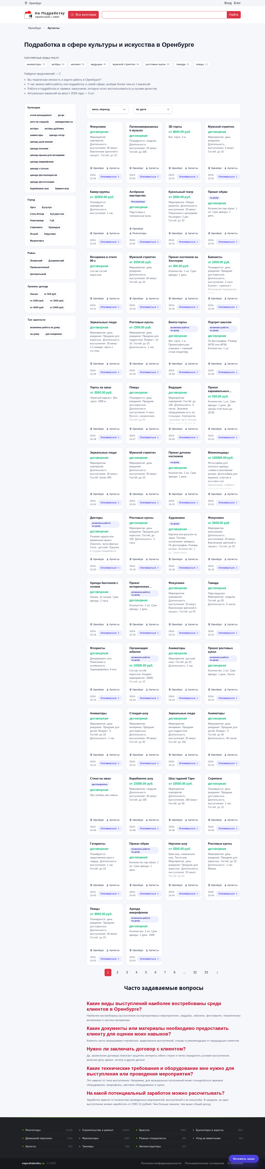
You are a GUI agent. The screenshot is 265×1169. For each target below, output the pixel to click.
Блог (237, 3)
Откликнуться (108, 176)
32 (195, 972)
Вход (228, 3)
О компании (235, 1163)
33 (206, 972)
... (184, 972)
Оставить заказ (244, 1158)
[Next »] (217, 972)
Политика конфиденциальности (161, 1163)
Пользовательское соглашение (204, 1163)
